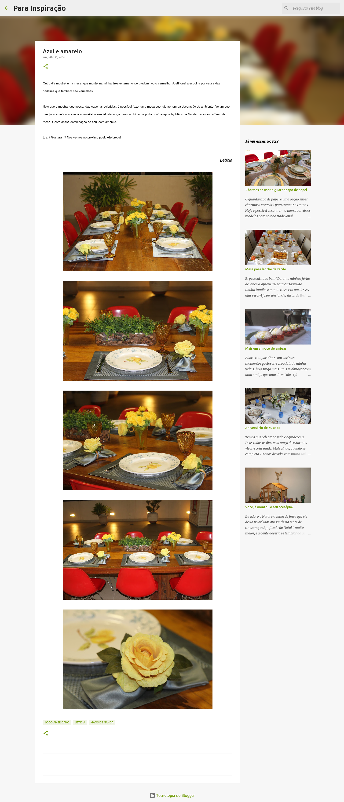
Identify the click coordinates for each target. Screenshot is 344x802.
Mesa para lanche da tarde (265, 269)
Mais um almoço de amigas (265, 348)
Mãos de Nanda (102, 722)
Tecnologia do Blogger (175, 795)
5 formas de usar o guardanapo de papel (276, 190)
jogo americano (57, 722)
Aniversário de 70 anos (262, 428)
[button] (45, 67)
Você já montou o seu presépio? (269, 507)
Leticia (80, 722)
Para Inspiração (39, 8)
